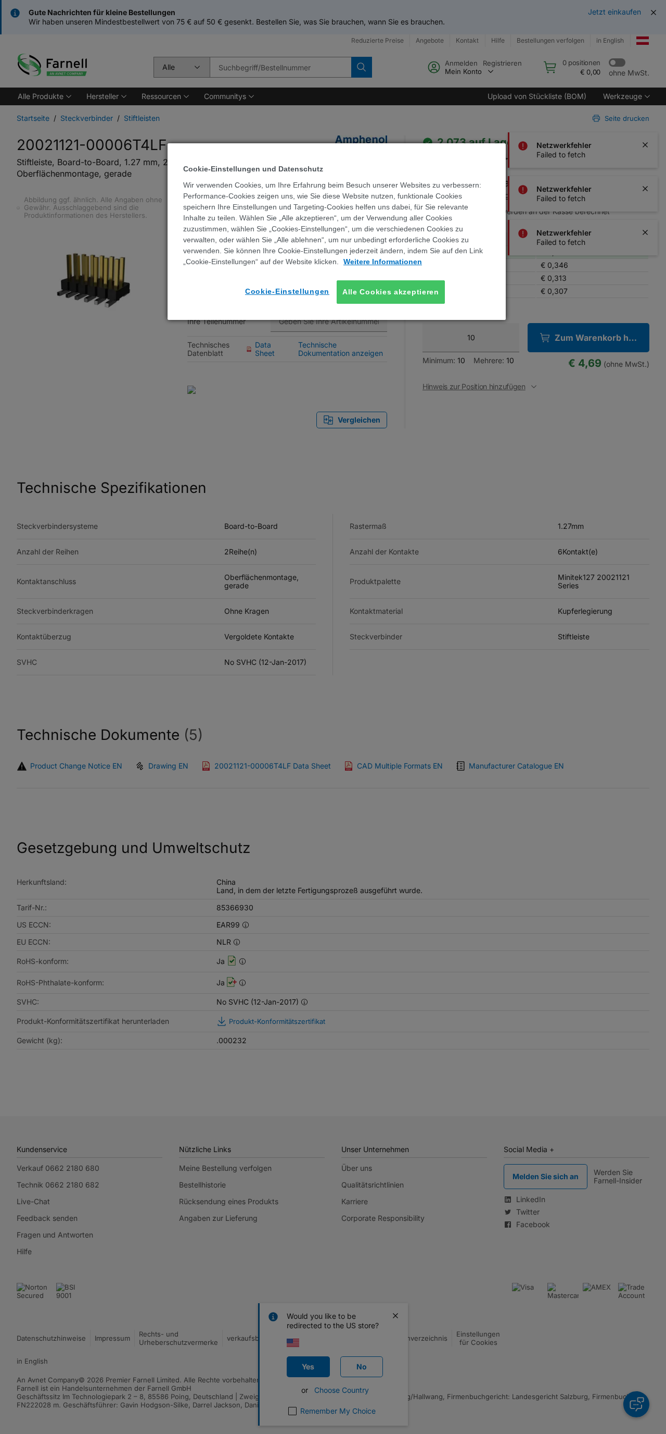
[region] (337, 231)
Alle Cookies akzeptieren (390, 292)
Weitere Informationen (382, 261)
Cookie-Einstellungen (287, 291)
